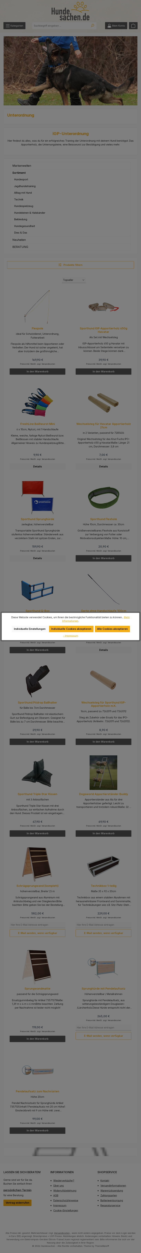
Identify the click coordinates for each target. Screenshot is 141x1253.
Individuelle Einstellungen (30, 628)
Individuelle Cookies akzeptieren (71, 628)
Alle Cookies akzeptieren (112, 628)
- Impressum (70, 635)
